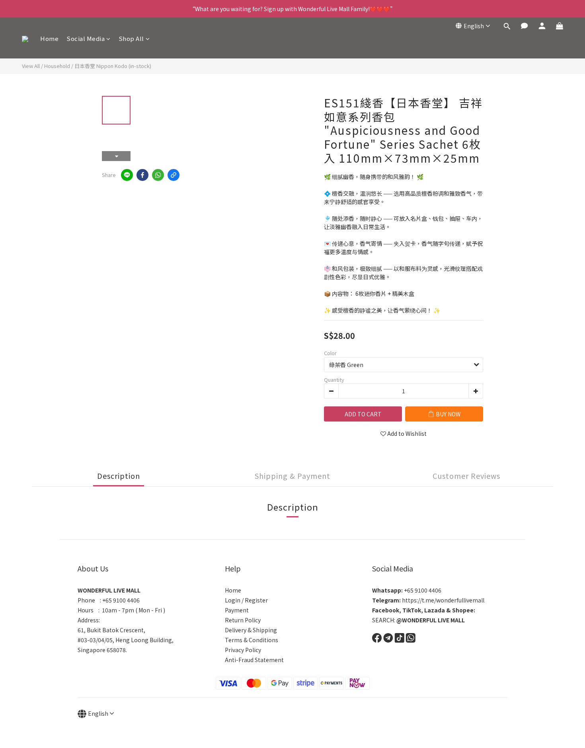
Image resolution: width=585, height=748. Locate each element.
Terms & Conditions (251, 640)
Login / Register (246, 600)
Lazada (434, 610)
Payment (237, 610)
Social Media (85, 38)
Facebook (385, 610)
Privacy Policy (243, 650)
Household (57, 66)
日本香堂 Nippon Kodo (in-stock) (112, 66)
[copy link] (173, 175)
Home (49, 38)
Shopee (463, 610)
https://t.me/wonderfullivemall (428, 600)
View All (31, 66)
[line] (127, 175)
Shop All (131, 38)
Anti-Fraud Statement (254, 660)
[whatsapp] (158, 175)
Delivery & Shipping (251, 630)
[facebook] (142, 175)
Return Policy (243, 620)
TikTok (411, 610)
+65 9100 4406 (406, 590)
